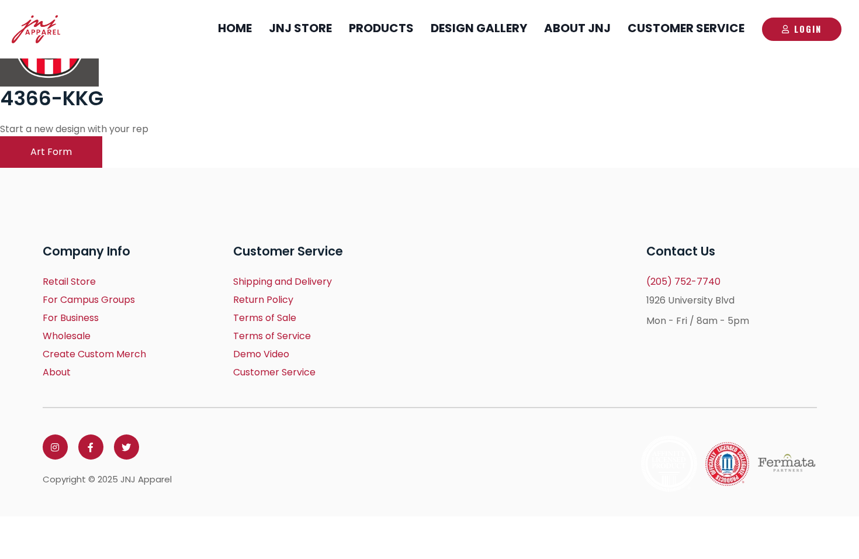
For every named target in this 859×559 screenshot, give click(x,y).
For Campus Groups (89, 299)
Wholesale (67, 336)
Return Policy (263, 299)
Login (808, 28)
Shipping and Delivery (282, 281)
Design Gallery (479, 28)
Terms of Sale (264, 318)
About (57, 372)
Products (381, 28)
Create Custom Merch (94, 354)
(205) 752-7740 (683, 281)
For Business (71, 318)
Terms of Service (272, 336)
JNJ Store (300, 28)
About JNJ (577, 28)
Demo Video (261, 354)
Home (235, 28)
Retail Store (69, 281)
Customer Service (686, 28)
